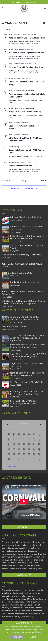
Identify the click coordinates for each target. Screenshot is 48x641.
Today (24, 181)
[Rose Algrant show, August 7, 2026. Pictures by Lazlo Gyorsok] (5, 356)
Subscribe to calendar (22, 189)
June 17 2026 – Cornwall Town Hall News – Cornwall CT (24, 292)
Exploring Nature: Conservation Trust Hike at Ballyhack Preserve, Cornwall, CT (27, 392)
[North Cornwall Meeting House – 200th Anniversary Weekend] (5, 338)
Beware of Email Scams (14, 326)
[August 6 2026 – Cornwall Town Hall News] (5, 229)
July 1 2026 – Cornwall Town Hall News (22, 264)
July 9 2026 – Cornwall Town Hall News (27, 246)
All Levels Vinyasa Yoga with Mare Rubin (27, 52)
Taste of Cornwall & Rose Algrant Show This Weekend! (27, 237)
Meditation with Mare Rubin (21, 165)
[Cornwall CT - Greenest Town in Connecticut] (24, 8)
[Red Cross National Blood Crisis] (5, 385)
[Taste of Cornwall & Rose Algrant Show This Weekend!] (5, 238)
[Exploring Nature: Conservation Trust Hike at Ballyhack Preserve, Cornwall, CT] (5, 394)
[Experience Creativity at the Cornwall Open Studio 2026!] (5, 319)
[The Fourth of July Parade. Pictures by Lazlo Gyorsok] (5, 403)
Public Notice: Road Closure (24, 282)
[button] (3, 8)
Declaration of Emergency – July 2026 (21, 254)
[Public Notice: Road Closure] (5, 285)
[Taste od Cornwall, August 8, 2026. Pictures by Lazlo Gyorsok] (5, 347)
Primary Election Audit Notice (25, 217)
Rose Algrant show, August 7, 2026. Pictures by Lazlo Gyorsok (28, 355)
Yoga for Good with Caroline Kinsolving (26, 67)
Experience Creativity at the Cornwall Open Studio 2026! (24, 318)
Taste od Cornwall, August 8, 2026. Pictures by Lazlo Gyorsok (28, 346)
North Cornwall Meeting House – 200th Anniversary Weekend (27, 336)
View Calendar (11, 466)
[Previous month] (7, 424)
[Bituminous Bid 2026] (5, 275)
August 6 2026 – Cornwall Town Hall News (26, 227)
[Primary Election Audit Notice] (5, 220)
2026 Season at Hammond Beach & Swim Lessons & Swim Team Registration (24, 302)
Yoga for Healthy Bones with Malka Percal (27, 37)
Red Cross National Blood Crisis (26, 382)
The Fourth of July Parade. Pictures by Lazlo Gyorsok (23, 402)
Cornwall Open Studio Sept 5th (24, 2)
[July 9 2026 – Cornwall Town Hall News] (5, 248)
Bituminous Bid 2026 (21, 273)
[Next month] (40, 424)
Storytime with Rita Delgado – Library (25, 111)
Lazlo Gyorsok (8, 563)
